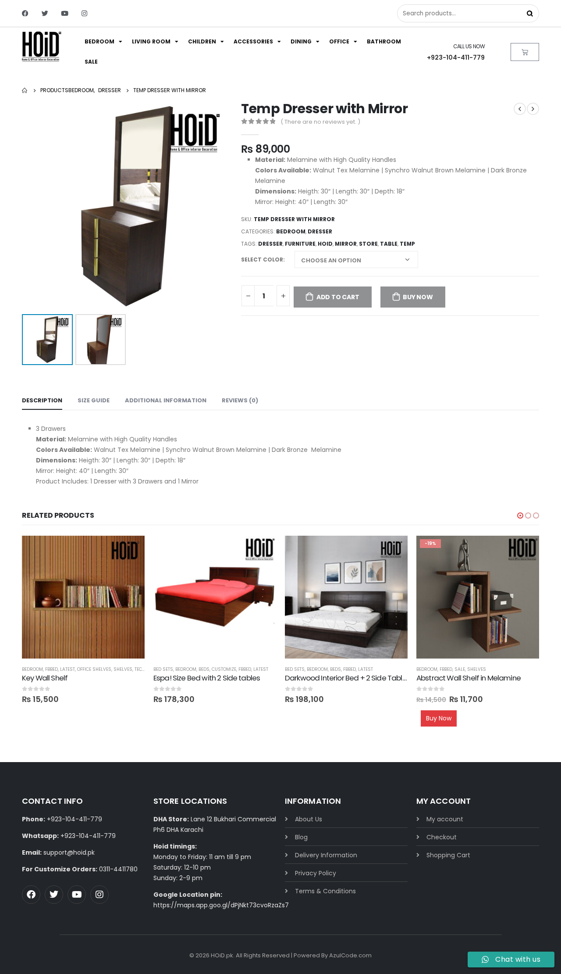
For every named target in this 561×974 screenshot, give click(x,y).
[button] (520, 515)
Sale (91, 61)
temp (407, 243)
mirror (346, 243)
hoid (325, 243)
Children (202, 41)
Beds (204, 669)
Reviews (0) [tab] (240, 400)
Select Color (262, 259)
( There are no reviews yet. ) (320, 122)
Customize (224, 669)
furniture (300, 243)
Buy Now (418, 297)
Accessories (253, 41)
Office (339, 41)
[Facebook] (25, 13)
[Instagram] (84, 13)
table (389, 243)
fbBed (51, 669)
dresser (270, 243)
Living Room (151, 41)
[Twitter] (45, 13)
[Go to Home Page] (25, 90)
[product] (83, 597)
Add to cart (337, 297)
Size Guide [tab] (94, 400)
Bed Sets (163, 669)
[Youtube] (64, 13)
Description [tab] (42, 400)
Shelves (123, 669)
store (368, 243)
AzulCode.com (350, 955)
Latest (67, 669)
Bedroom (99, 41)
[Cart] (525, 52)
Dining (301, 41)
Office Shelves (94, 669)
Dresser (320, 231)
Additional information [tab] (165, 400)
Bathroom (384, 41)
